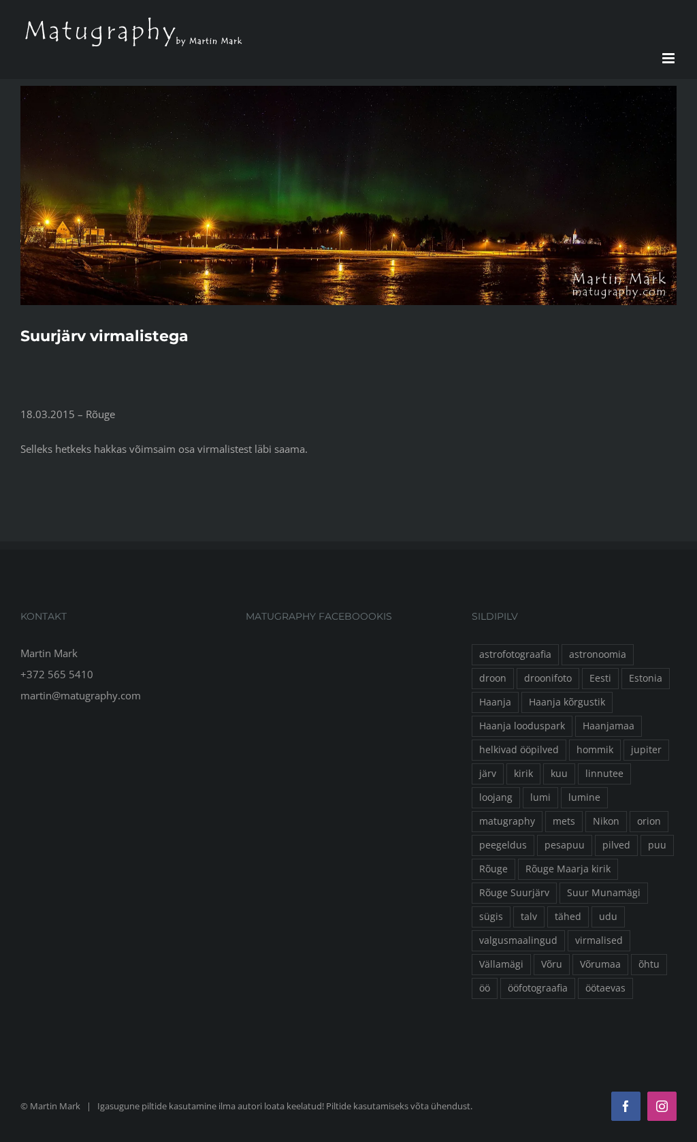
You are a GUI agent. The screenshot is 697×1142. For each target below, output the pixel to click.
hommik (595, 750)
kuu (559, 773)
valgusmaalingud (518, 940)
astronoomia (597, 654)
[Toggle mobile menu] (669, 58)
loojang (496, 797)
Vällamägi (501, 964)
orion (649, 821)
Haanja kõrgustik (567, 702)
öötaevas (605, 988)
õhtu (649, 964)
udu (608, 916)
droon (492, 678)
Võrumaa (600, 964)
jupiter (646, 750)
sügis (491, 916)
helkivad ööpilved (519, 750)
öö (484, 988)
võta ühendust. (441, 1106)
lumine (584, 797)
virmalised (599, 940)
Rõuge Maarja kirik (568, 869)
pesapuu (565, 845)
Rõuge (493, 869)
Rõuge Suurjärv (514, 893)
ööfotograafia (538, 988)
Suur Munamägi (604, 893)
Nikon (606, 821)
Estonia (645, 678)
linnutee (604, 773)
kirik (523, 773)
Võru (551, 964)
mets (564, 821)
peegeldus (503, 845)
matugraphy (507, 821)
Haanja (495, 702)
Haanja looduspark (522, 726)
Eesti (600, 678)
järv (487, 773)
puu (657, 845)
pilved (616, 845)
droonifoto (548, 678)
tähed (568, 916)
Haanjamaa (608, 726)
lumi (540, 797)
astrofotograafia (515, 654)
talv (529, 916)
